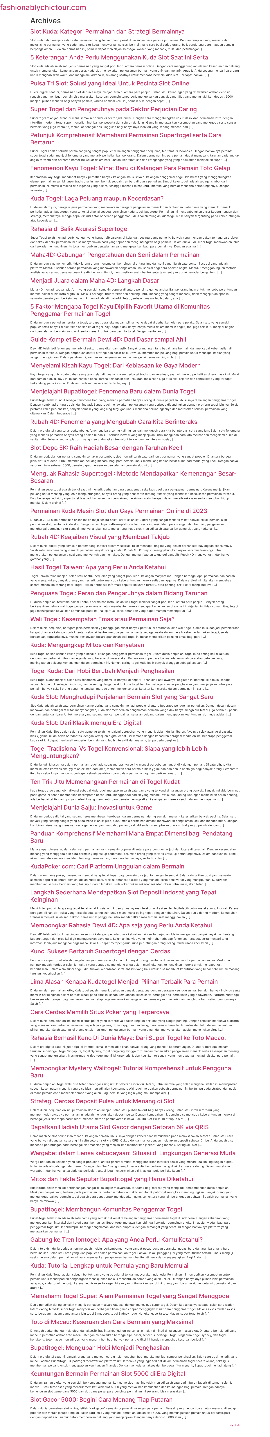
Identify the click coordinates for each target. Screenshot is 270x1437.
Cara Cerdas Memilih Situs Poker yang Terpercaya (99, 1012)
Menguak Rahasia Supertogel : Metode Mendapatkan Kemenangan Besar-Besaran (133, 477)
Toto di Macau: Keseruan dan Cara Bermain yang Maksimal (111, 1321)
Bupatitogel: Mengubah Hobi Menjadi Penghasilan (99, 1347)
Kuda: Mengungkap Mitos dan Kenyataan (87, 644)
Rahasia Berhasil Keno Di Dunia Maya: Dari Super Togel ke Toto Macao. (128, 1037)
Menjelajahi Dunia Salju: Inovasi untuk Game (91, 807)
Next (234, 1425)
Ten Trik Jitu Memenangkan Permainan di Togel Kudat (105, 781)
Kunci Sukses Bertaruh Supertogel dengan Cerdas (100, 951)
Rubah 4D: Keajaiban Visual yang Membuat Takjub (100, 536)
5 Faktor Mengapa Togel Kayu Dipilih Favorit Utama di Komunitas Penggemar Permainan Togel (120, 310)
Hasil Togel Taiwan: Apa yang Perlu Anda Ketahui (98, 567)
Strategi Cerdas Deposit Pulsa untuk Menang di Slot (102, 1101)
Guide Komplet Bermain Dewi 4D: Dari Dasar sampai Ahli (108, 339)
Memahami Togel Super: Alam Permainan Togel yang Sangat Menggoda (129, 1295)
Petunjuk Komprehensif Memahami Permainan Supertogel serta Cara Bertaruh (126, 138)
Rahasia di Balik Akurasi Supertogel (79, 228)
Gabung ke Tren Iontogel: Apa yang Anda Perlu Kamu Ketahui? (116, 1239)
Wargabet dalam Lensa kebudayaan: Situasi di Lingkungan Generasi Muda (133, 1153)
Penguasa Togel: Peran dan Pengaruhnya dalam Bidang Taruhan (119, 593)
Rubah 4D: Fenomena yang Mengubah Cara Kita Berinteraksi (114, 421)
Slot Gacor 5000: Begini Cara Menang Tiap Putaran (101, 1399)
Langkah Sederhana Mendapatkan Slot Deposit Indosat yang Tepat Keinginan (123, 896)
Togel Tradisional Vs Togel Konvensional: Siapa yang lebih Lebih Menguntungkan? (118, 752)
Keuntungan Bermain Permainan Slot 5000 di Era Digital (107, 1373)
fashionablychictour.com (43, 7)
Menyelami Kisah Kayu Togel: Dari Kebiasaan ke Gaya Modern (115, 365)
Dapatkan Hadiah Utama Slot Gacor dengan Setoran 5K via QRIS (119, 1127)
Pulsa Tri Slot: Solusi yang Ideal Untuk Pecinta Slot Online (109, 83)
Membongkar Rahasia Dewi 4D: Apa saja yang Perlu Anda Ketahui (121, 925)
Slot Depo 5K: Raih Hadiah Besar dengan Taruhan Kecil (106, 447)
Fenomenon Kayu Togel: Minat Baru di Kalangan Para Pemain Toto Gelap (130, 168)
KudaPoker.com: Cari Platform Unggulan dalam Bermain (107, 866)
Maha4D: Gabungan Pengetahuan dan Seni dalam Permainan (114, 254)
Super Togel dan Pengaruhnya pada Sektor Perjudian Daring (113, 109)
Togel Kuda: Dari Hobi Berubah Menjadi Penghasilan (102, 670)
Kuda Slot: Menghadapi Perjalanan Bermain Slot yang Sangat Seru (121, 696)
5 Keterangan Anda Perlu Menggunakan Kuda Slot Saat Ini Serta (119, 57)
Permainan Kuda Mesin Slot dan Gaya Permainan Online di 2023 (118, 510)
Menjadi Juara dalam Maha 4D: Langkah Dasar (94, 280)
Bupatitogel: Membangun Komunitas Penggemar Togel (106, 1209)
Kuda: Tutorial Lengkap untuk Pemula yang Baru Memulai (109, 1265)
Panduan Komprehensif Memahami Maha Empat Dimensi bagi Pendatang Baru (131, 837)
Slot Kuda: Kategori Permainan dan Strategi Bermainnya (107, 31)
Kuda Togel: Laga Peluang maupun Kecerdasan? (97, 198)
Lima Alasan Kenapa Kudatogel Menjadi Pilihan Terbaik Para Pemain (124, 981)
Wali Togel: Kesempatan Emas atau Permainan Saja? (102, 619)
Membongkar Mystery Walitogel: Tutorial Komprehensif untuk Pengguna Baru (130, 1072)
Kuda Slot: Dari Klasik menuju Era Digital (85, 722)
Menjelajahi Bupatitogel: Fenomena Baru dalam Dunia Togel (112, 391)
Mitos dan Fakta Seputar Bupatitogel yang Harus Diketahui (111, 1179)
